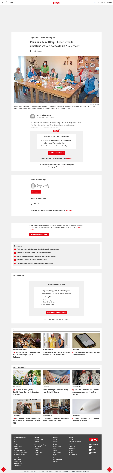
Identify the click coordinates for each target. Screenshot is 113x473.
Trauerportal (72, 448)
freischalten (62, 167)
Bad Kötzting (38, 446)
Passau (36, 458)
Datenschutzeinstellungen (82, 471)
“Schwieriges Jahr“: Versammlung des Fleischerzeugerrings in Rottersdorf (26, 354)
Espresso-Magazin (18, 465)
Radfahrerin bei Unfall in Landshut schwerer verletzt (32, 260)
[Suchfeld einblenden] (6, 2)
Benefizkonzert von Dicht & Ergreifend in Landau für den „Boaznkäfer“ (56, 353)
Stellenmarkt (72, 446)
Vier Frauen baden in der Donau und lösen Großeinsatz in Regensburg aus (38, 249)
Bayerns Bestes (17, 461)
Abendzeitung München (19, 454)
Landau (11, 2)
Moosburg (37, 454)
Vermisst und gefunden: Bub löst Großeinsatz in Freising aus (34, 252)
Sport (54, 443)
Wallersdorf (37, 204)
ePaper (71, 439)
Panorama (55, 458)
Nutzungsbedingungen (47, 471)
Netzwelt (55, 461)
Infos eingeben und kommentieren (56, 312)
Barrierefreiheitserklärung (68, 471)
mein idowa (69, 210)
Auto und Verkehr (57, 459)
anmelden (69, 158)
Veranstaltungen (73, 454)
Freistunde (55, 450)
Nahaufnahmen (57, 452)
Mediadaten (58, 471)
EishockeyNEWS (17, 456)
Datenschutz (34, 471)
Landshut (37, 441)
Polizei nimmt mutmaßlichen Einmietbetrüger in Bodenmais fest (35, 263)
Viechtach (37, 448)
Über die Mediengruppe (19, 450)
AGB (40, 471)
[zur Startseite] (94, 439)
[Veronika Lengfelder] (33, 116)
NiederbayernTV (18, 459)
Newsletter (16, 445)
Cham (36, 443)
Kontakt (15, 441)
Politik (54, 448)
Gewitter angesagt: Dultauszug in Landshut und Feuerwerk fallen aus (36, 256)
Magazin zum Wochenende (20, 452)
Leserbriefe (16, 448)
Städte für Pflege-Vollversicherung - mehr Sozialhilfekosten (56, 391)
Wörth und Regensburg (40, 445)
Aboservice (72, 443)
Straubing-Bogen (39, 439)
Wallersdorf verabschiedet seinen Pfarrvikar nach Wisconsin (56, 419)
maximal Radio (17, 458)
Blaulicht (55, 441)
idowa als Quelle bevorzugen (39, 234)
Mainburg (37, 450)
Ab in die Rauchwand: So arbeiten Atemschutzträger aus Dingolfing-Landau (85, 392)
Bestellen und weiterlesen (56, 153)
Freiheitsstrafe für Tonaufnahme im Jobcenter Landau (86, 353)
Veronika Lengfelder (45, 115)
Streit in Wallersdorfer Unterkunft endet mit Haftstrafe (85, 419)
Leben (54, 456)
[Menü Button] (2, 2)
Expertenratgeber (18, 463)
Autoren (15, 439)
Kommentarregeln (18, 446)
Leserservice (72, 445)
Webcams (71, 452)
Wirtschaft (55, 454)
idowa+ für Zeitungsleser (75, 441)
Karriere (15, 443)
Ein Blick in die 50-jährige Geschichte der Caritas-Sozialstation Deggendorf (26, 392)
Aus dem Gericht (57, 446)
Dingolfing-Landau (39, 452)
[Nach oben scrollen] (109, 469)
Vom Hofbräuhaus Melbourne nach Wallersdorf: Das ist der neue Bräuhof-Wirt (26, 420)
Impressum (27, 471)
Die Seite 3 (55, 445)
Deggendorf (37, 456)
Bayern (55, 439)
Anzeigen (71, 450)
